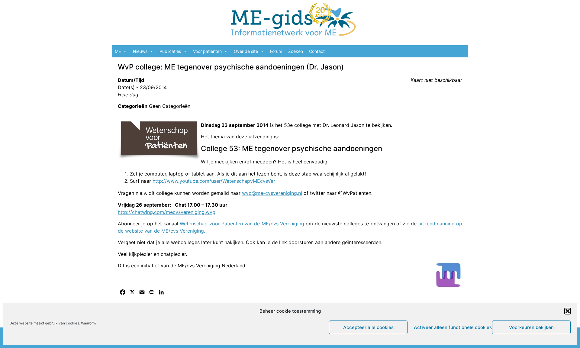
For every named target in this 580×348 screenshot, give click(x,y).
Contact (317, 51)
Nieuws (140, 51)
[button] (568, 311)
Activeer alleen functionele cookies (451, 327)
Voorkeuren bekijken (531, 327)
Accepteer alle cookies (368, 327)
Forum (276, 51)
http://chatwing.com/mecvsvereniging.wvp (166, 212)
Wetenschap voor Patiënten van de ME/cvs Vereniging (242, 224)
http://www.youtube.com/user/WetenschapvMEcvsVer (214, 181)
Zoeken (295, 51)
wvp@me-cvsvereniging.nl (272, 193)
